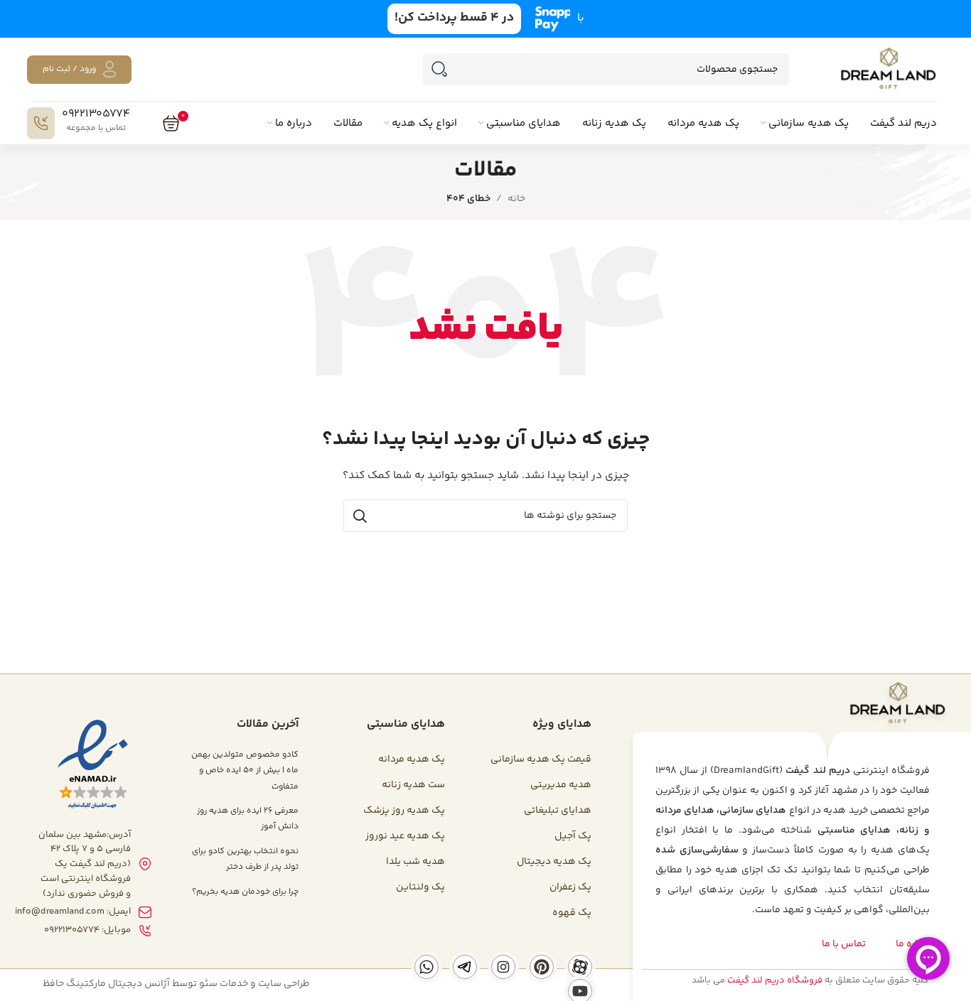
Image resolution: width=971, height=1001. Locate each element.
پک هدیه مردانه (411, 759)
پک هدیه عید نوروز (405, 836)
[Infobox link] (78, 123)
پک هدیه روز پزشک (404, 810)
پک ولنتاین (420, 887)
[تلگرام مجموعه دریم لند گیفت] (465, 967)
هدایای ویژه (561, 724)
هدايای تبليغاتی (557, 810)
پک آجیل (572, 836)
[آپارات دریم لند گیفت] (580, 967)
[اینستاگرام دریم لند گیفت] (503, 967)
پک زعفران (570, 887)
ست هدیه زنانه (413, 785)
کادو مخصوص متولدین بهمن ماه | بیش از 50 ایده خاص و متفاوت (245, 771)
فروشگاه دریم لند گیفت (774, 980)
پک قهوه (571, 913)
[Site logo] (888, 69)
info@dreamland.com (59, 911)
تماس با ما (844, 944)
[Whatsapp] (426, 967)
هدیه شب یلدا (415, 862)
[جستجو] (439, 69)
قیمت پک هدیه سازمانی (540, 759)
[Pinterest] (542, 967)
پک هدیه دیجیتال (554, 862)
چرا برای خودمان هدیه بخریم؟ (245, 892)
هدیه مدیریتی (560, 785)
